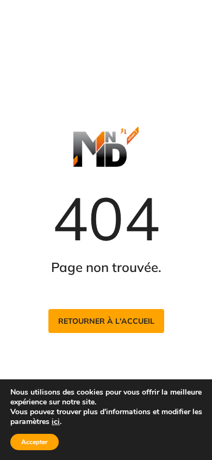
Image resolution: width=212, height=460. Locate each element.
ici (56, 422)
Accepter (34, 442)
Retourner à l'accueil (106, 321)
